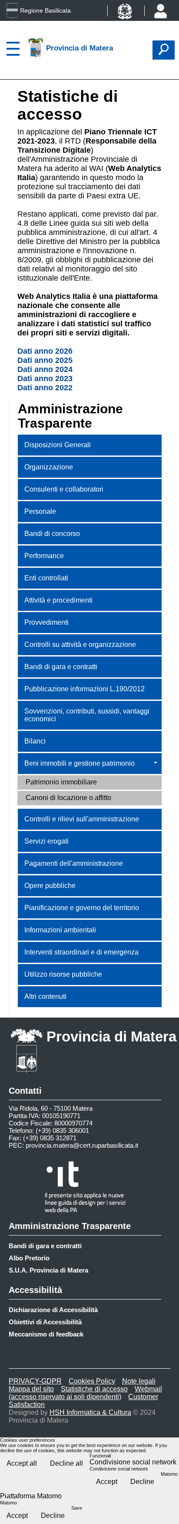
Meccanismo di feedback (46, 1334)
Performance (44, 555)
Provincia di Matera (111, 1036)
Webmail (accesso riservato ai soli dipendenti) (85, 1392)
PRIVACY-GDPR (35, 1381)
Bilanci (35, 741)
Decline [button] (142, 1481)
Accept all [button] (22, 1463)
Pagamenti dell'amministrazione (73, 863)
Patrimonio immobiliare (61, 782)
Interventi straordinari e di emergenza (81, 952)
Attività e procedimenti (58, 600)
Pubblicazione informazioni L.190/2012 (84, 689)
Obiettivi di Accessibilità (45, 1322)
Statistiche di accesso (94, 1389)
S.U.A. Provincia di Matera (48, 1270)
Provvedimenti (46, 622)
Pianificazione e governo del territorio (81, 907)
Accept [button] (106, 1481)
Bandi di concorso (52, 533)
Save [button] (76, 1508)
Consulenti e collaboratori (63, 489)
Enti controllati (46, 578)
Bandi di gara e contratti (60, 666)
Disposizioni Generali (57, 445)
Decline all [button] (66, 1463)
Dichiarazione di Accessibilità (53, 1309)
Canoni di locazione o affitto (68, 797)
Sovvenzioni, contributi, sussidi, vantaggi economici (86, 715)
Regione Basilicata (45, 10)
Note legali (139, 1381)
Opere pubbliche (50, 885)
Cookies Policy (92, 1381)
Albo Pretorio (29, 1258)
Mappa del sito (31, 1389)
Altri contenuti (45, 996)
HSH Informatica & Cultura (90, 1412)
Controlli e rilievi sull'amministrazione (81, 819)
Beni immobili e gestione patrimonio (79, 763)
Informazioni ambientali (60, 930)
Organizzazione (48, 467)
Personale (40, 511)
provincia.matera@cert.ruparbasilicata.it (82, 1145)
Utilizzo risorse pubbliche (63, 974)
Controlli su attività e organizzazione (80, 644)
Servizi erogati (46, 841)
